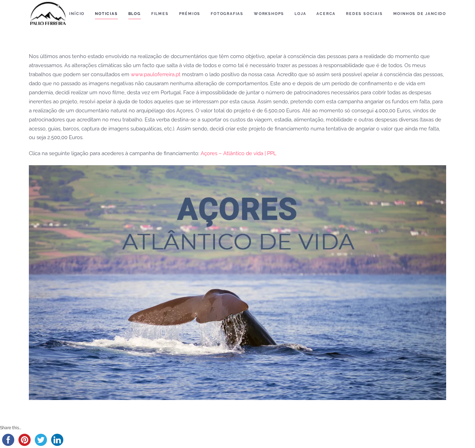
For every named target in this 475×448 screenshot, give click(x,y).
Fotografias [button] (227, 13)
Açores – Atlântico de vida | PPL (238, 153)
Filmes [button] (160, 13)
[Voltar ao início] (48, 14)
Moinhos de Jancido (419, 13)
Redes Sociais (364, 13)
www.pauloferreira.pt (155, 74)
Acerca (326, 13)
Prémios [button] (190, 13)
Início (76, 13)
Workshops (269, 13)
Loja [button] (300, 13)
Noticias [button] (106, 13)
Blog (134, 13)
